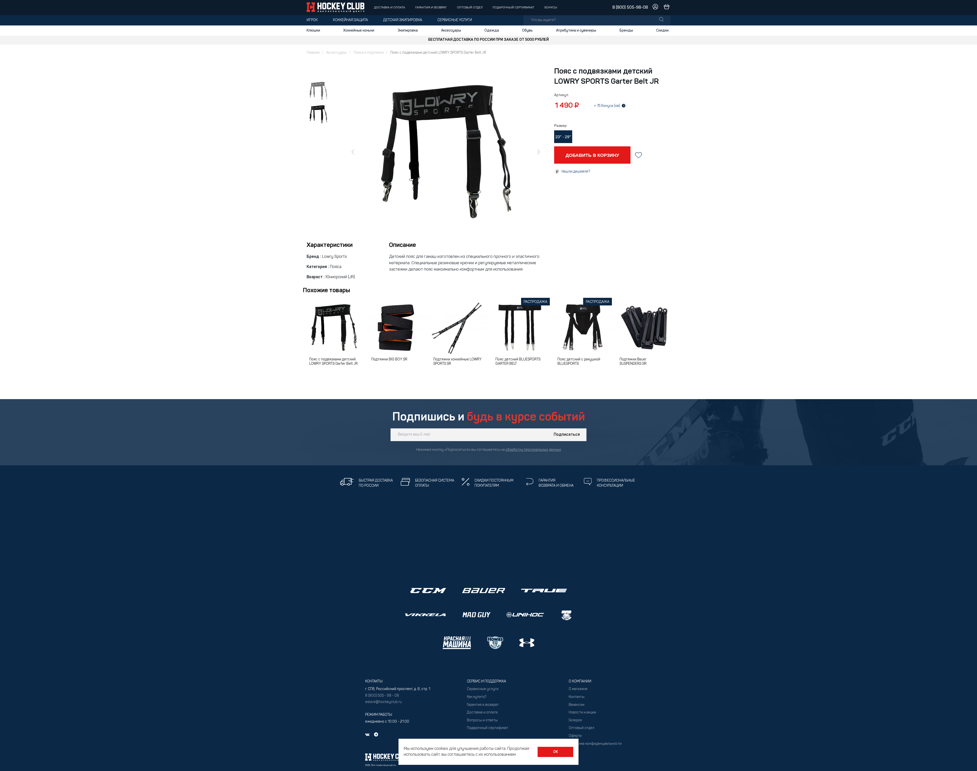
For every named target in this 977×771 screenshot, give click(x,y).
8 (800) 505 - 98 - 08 (382, 696)
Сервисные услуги (454, 20)
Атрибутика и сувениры (576, 30)
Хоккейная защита (350, 20)
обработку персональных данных (533, 450)
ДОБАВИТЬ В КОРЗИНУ (592, 155)
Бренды (626, 30)
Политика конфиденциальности (595, 744)
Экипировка (408, 30)
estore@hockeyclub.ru (383, 702)
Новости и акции (582, 712)
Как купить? (476, 697)
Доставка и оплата (389, 7)
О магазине (578, 689)
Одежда (491, 30)
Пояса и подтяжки (368, 53)
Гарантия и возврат (431, 7)
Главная (313, 53)
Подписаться (567, 435)
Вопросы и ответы (482, 720)
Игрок (312, 20)
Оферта (575, 736)
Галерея (575, 720)
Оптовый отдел (470, 7)
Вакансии (576, 705)
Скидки (662, 30)
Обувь (527, 30)
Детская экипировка (402, 20)
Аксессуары (451, 30)
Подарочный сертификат (513, 7)
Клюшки (313, 30)
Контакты (576, 697)
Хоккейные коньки (358, 30)
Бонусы (550, 7)
